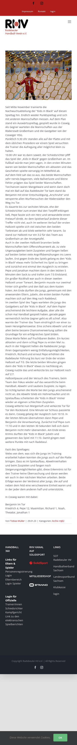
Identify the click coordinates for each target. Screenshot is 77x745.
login (56, 593)
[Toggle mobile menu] (70, 21)
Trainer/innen (13, 604)
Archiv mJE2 (58, 520)
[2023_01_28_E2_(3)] (38, 75)
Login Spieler (13, 583)
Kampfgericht (13, 612)
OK (60, 737)
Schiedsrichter (14, 608)
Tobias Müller (17, 520)
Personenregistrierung (14, 571)
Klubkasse (59, 587)
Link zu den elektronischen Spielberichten (14, 620)
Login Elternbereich (13, 577)
